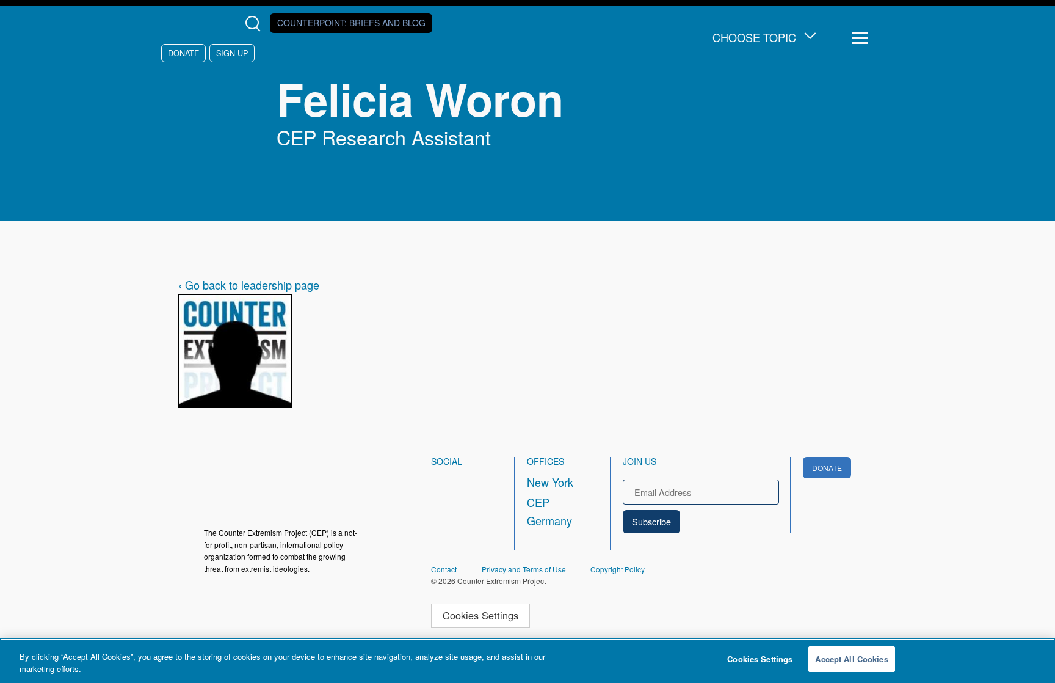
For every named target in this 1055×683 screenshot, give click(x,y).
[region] (527, 660)
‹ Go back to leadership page (248, 285)
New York (550, 482)
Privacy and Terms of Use (524, 569)
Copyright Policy (617, 569)
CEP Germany (549, 511)
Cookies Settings (480, 615)
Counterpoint (351, 22)
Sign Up (232, 53)
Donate (183, 53)
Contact (444, 569)
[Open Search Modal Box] (255, 23)
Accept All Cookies (851, 659)
